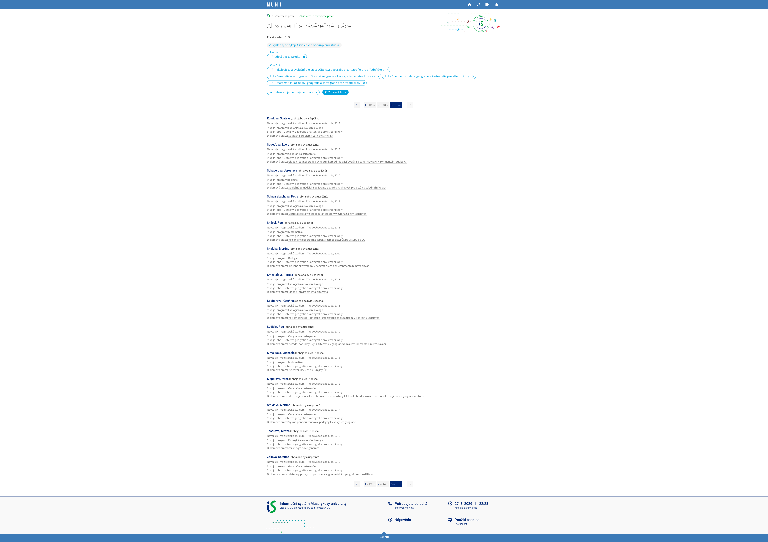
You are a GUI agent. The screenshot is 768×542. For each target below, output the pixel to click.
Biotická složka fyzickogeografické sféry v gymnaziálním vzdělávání (327, 213)
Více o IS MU (286, 507)
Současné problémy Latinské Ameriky (310, 135)
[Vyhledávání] (478, 4)
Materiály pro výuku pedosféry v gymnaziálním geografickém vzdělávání (331, 474)
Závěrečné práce (285, 16)
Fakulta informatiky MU (317, 507)
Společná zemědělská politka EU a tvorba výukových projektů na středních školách (337, 187)
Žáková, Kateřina (278, 457)
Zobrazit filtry (337, 92)
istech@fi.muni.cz (404, 507)
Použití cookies (467, 520)
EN (487, 4)
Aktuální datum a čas (466, 507)
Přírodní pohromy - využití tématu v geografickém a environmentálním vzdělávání (337, 344)
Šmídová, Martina (278, 405)
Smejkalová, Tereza (280, 275)
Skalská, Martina (278, 248)
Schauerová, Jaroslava (282, 170)
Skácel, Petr (275, 222)
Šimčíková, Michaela (281, 353)
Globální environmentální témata (308, 292)
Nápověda (403, 520)
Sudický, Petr (275, 327)
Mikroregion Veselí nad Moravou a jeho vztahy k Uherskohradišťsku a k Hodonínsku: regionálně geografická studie (356, 396)
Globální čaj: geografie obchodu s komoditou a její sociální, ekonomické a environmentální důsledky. (347, 161)
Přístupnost (461, 524)
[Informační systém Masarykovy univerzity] (274, 4)
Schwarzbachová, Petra (282, 196)
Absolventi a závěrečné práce (316, 16)
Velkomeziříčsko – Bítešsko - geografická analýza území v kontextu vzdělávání (334, 318)
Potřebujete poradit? (411, 503)
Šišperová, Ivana (278, 379)
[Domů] (469, 4)
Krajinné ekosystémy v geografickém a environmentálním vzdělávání (329, 266)
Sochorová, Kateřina (280, 301)
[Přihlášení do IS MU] (496, 4)
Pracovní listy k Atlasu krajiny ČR (307, 370)
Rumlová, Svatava (278, 118)
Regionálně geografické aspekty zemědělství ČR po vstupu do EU (326, 239)
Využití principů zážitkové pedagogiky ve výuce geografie (322, 422)
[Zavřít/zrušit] (304, 57)
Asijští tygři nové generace (303, 448)
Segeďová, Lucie (278, 144)
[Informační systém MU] (268, 15)
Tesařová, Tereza (278, 431)
